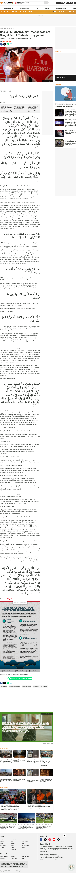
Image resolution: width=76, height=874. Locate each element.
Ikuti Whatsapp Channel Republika (21, 678)
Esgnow (2, 847)
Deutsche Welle (60, 2)
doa (37, 8)
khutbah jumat (4, 686)
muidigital (8, 599)
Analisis (13, 843)
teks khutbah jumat (26, 686)
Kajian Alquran (24, 8)
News (1, 843)
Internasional (3, 845)
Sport (23, 843)
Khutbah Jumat (10, 28)
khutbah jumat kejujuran (14, 686)
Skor (23, 839)
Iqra (5, 28)
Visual (12, 847)
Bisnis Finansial (25, 845)
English (23, 847)
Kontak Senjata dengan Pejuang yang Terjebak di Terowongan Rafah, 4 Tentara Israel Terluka (6, 108)
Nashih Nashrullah (6, 41)
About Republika (4, 856)
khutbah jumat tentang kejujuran (40, 686)
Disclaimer (2, 858)
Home (1, 28)
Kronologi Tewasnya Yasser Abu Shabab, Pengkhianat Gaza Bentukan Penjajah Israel (33, 108)
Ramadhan (13, 849)
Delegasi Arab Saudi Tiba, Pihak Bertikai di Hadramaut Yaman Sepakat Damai (19, 108)
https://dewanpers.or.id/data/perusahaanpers (12, 866)
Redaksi (13, 856)
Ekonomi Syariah (15, 839)
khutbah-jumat (61, 8)
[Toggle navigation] (1, 2)
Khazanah (2, 841)
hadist (47, 8)
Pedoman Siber (25, 856)
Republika (3, 11)
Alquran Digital (8, 8)
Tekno (12, 845)
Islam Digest (25, 841)
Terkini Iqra (58, 84)
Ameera (2, 839)
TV (0, 849)
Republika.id (69, 2)
